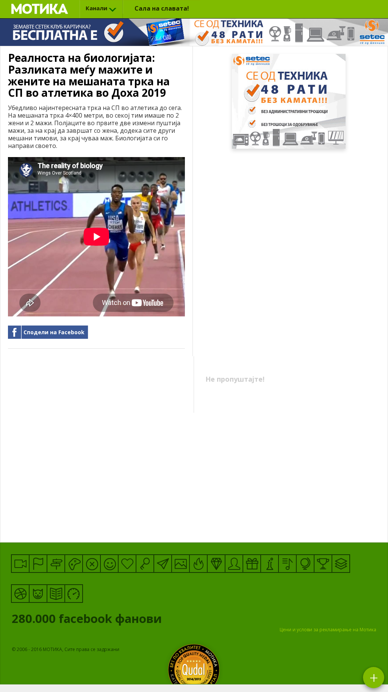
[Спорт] (20, 593)
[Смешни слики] (180, 563)
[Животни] (38, 593)
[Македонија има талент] (287, 563)
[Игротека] (73, 563)
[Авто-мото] (73, 593)
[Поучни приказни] (56, 593)
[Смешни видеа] (20, 563)
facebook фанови (88, 620)
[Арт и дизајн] (216, 563)
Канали (96, 8)
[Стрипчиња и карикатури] (234, 563)
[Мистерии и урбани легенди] (56, 563)
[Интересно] (251, 563)
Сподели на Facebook (53, 332)
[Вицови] (109, 563)
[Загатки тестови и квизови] (145, 563)
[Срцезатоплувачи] (127, 563)
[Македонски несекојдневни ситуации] (38, 563)
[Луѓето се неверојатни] (162, 563)
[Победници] (323, 563)
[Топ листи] (341, 563)
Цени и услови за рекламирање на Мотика (328, 629)
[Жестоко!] (198, 563)
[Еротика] (91, 563)
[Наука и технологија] (269, 563)
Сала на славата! (162, 8)
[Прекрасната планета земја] (305, 563)
